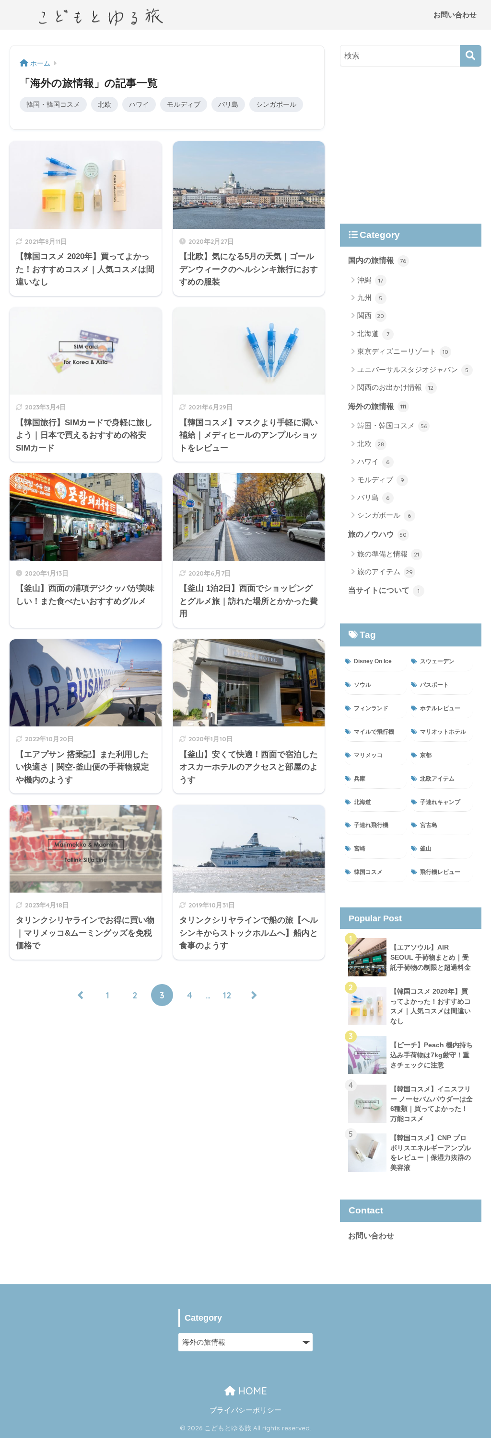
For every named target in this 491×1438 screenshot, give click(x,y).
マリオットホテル (443, 731)
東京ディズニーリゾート (402, 351)
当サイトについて (384, 590)
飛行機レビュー (440, 872)
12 (227, 995)
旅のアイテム (385, 571)
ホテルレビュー (440, 708)
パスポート (434, 684)
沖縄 (370, 280)
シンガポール (276, 104)
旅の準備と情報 (388, 554)
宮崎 (359, 848)
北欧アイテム (437, 778)
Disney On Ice (373, 661)
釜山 (426, 848)
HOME (251, 1391)
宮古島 (428, 825)
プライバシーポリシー (245, 1410)
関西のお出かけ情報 (395, 387)
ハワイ (139, 104)
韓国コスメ (368, 872)
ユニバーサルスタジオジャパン (413, 369)
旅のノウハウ (377, 534)
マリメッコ (368, 755)
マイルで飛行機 (374, 731)
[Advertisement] (410, 145)
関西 (371, 315)
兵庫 (359, 778)
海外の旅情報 (377, 406)
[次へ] (254, 995)
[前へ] (80, 995)
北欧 (104, 104)
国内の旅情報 (377, 260)
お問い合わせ (455, 15)
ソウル (362, 684)
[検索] (470, 56)
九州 (370, 298)
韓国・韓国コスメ (53, 104)
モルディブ (183, 104)
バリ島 (228, 104)
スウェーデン (437, 661)
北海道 (373, 333)
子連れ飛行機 (371, 825)
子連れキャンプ (440, 802)
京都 (426, 755)
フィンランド (371, 708)
